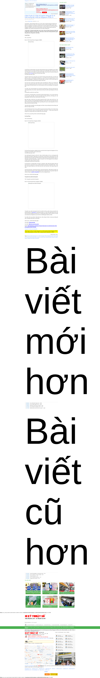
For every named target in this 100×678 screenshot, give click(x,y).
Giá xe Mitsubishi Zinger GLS (34, 403)
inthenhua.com (41, 668)
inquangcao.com (28, 668)
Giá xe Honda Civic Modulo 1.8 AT (35, 406)
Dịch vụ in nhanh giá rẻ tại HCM (67, 606)
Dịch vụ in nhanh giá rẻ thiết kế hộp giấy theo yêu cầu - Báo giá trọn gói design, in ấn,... (70, 39)
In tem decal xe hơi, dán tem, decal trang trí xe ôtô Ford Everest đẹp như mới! (70, 55)
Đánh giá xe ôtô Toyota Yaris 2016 (35, 405)
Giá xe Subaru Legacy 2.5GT (34, 404)
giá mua (36, 237)
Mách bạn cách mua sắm (34, 224)
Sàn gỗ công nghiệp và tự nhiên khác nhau (36, 573)
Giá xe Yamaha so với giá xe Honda (35, 574)
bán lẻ (52, 235)
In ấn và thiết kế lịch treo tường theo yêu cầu (50, 606)
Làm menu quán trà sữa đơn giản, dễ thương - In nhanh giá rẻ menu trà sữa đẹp (50, 592)
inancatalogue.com (35, 669)
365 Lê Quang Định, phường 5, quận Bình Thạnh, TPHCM (38, 638)
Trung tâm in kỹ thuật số (29, 665)
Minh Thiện (30, 21)
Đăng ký (47, 674)
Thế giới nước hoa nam (34, 578)
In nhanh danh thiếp (55, 624)
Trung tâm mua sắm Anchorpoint (33, 238)
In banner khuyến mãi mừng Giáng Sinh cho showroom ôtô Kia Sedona (70, 74)
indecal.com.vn (59, 668)
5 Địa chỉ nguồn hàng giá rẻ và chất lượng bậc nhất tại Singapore (39, 235)
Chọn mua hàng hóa (33, 0)
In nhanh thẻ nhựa (47, 624)
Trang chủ (26, 0)
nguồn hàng (51, 237)
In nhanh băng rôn (63, 624)
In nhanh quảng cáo (39, 624)
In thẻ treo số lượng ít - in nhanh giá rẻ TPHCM (70, 25)
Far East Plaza (28, 237)
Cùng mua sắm (32, 222)
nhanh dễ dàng (67, 665)
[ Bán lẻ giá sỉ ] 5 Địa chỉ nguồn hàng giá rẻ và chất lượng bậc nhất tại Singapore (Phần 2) (40, 16)
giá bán (33, 237)
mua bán (47, 237)
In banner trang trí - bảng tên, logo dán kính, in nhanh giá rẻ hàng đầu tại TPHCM (70, 13)
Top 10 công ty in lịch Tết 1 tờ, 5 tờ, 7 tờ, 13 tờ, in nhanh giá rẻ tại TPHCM (70, 19)
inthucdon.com (48, 668)
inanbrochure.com (28, 669)
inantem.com (65, 668)
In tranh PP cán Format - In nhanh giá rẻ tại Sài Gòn (33, 606)
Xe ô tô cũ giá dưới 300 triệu (34, 577)
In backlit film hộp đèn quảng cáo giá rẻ (69, 81)
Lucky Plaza (43, 237)
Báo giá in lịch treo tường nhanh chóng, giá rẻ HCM (70, 32)
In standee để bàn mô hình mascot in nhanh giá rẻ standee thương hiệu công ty (33, 592)
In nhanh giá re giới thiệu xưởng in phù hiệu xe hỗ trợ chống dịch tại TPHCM (67, 593)
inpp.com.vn (42, 669)
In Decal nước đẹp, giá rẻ (70, 67)
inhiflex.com (47, 669)
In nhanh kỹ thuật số (30, 624)
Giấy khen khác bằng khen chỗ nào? (69, 48)
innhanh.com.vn (35, 668)
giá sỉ (39, 237)
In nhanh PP (70, 624)
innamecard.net (72, 668)
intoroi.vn (53, 668)
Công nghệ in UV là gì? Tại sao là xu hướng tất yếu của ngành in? (69, 6)
